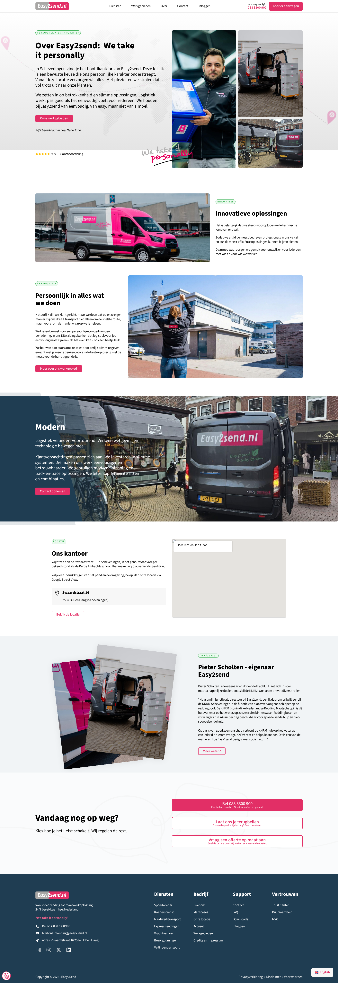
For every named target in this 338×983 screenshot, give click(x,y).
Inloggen (204, 6)
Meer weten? (212, 751)
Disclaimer (273, 977)
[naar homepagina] (52, 6)
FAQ (235, 912)
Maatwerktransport (167, 919)
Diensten (115, 6)
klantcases (200, 912)
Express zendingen (166, 926)
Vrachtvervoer (164, 933)
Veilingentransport (167, 947)
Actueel (198, 926)
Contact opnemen (52, 491)
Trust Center (280, 905)
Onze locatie (201, 919)
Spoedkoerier (163, 905)
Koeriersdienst (164, 912)
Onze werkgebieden (54, 118)
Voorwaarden (293, 977)
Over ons (199, 905)
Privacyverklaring (251, 977)
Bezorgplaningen (165, 940)
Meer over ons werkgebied (58, 368)
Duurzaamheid (282, 912)
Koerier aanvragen (286, 6)
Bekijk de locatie (68, 614)
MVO (275, 919)
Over (164, 6)
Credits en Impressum (208, 940)
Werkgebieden (141, 6)
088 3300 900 (257, 7)
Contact (182, 6)
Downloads (240, 919)
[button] (237, 823)
